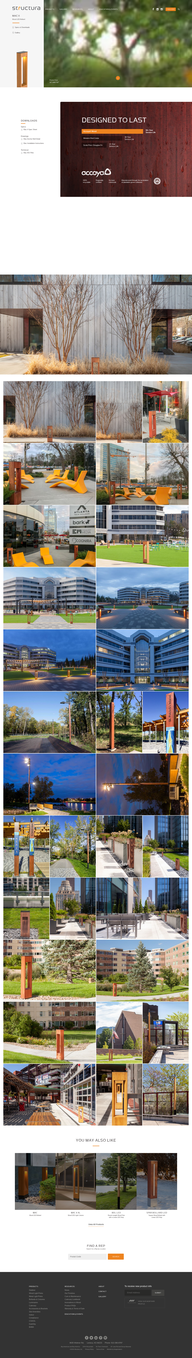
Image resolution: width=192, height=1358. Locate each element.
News (67, 1290)
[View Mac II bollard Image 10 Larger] (49, 660)
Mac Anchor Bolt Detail (32, 139)
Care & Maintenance (73, 1296)
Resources (70, 1286)
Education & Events (108, 9)
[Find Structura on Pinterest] (100, 1338)
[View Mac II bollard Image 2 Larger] (119, 412)
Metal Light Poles (36, 1296)
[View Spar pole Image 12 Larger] (49, 722)
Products (33, 1286)
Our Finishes (70, 1293)
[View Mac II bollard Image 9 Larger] (142, 598)
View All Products (96, 1224)
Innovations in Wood (73, 1302)
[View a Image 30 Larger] (119, 1094)
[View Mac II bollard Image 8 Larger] (49, 598)
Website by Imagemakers (114, 1349)
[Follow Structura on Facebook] (86, 1338)
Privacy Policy (89, 1349)
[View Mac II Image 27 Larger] (119, 1032)
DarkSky (32, 1324)
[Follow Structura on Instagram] (105, 1338)
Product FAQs (70, 1306)
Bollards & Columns (37, 1299)
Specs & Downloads (22, 27)
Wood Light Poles (36, 1293)
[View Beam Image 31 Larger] (166, 1094)
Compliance (34, 1318)
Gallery (63, 9)
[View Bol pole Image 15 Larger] (49, 784)
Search (115, 1257)
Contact (102, 1291)
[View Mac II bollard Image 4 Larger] (142, 474)
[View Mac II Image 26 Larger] (49, 1032)
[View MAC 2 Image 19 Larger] (119, 846)
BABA (31, 1327)
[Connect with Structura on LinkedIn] (96, 1338)
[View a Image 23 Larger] (142, 908)
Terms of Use (100, 1349)
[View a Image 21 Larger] (26, 908)
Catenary (32, 1306)
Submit (158, 1293)
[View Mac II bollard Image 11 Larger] (142, 660)
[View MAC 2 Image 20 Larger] (166, 846)
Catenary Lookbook (72, 1299)
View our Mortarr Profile (146, 1302)
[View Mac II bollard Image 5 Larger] (166, 412)
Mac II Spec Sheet (30, 129)
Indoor (31, 1315)
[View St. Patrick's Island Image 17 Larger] (26, 846)
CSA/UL (32, 1321)
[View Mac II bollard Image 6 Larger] (49, 536)
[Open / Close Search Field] (178, 9)
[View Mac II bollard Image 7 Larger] (142, 536)
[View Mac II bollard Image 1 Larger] (49, 412)
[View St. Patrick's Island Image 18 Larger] (73, 846)
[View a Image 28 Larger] (166, 1032)
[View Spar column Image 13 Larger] (119, 722)
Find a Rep (171, 9)
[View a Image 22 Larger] (73, 908)
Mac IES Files (29, 153)
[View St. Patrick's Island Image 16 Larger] (142, 784)
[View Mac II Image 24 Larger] (49, 970)
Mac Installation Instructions (34, 143)
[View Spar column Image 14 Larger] (166, 722)
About (101, 1286)
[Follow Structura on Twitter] (91, 1338)
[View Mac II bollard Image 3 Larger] (49, 474)
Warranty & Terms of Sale (75, 1309)
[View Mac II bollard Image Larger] (96, 324)
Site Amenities (34, 1312)
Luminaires (33, 1302)
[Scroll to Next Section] (118, 78)
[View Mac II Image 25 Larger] (142, 970)
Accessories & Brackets (38, 1309)
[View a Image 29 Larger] (49, 1094)
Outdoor (32, 1290)
